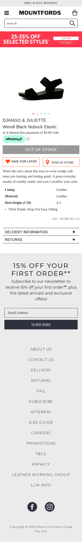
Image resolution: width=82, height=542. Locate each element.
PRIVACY (41, 464)
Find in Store (63, 162)
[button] (33, 113)
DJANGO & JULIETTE (24, 120)
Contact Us (41, 360)
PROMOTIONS (41, 443)
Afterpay (41, 412)
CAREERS (41, 433)
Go (72, 23)
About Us (41, 349)
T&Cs (41, 454)
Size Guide (41, 422)
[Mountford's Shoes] (41, 13)
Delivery (41, 370)
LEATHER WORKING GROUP (41, 475)
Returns (41, 381)
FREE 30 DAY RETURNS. (41, 3)
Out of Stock (41, 149)
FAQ (41, 391)
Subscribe (41, 325)
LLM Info (41, 485)
